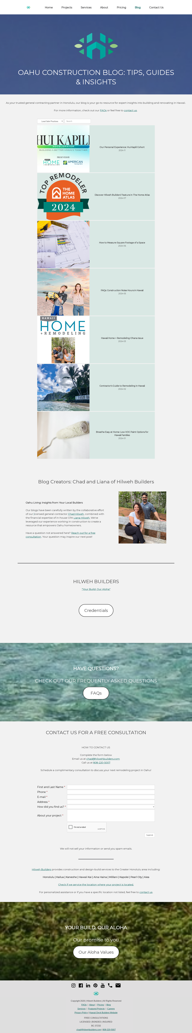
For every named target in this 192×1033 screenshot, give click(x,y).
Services (86, 7)
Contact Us (156, 7)
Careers (111, 1009)
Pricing (121, 7)
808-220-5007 (101, 762)
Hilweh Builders (41, 869)
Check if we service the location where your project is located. (96, 884)
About (104, 7)
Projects (66, 7)
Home (49, 7)
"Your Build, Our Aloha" (96, 589)
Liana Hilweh (82, 517)
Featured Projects (96, 1009)
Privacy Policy (81, 1013)
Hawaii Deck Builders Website (103, 1013)
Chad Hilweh (76, 514)
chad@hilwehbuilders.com (103, 758)
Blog (138, 7)
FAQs (103, 110)
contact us (130, 110)
